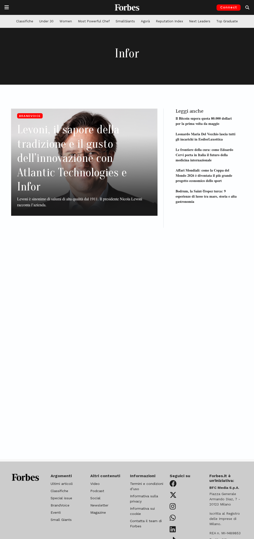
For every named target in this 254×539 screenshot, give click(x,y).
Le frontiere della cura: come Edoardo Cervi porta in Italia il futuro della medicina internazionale (204, 155)
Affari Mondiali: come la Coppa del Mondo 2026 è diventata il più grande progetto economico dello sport (204, 175)
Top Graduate (227, 21)
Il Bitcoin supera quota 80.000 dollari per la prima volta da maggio (204, 121)
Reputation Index (169, 21)
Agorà (145, 21)
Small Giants (61, 520)
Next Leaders (199, 21)
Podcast (97, 491)
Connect (228, 7)
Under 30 (46, 21)
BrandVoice (30, 116)
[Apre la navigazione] (6, 7)
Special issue (61, 498)
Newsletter (99, 505)
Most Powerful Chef (94, 21)
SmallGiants (125, 21)
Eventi (56, 512)
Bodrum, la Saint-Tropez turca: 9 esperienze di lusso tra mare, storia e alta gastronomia (206, 196)
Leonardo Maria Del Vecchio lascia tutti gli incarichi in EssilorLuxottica (205, 136)
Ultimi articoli (62, 484)
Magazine (98, 512)
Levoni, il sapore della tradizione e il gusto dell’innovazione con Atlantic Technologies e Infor (72, 158)
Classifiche (24, 21)
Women (66, 21)
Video (95, 484)
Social (95, 498)
